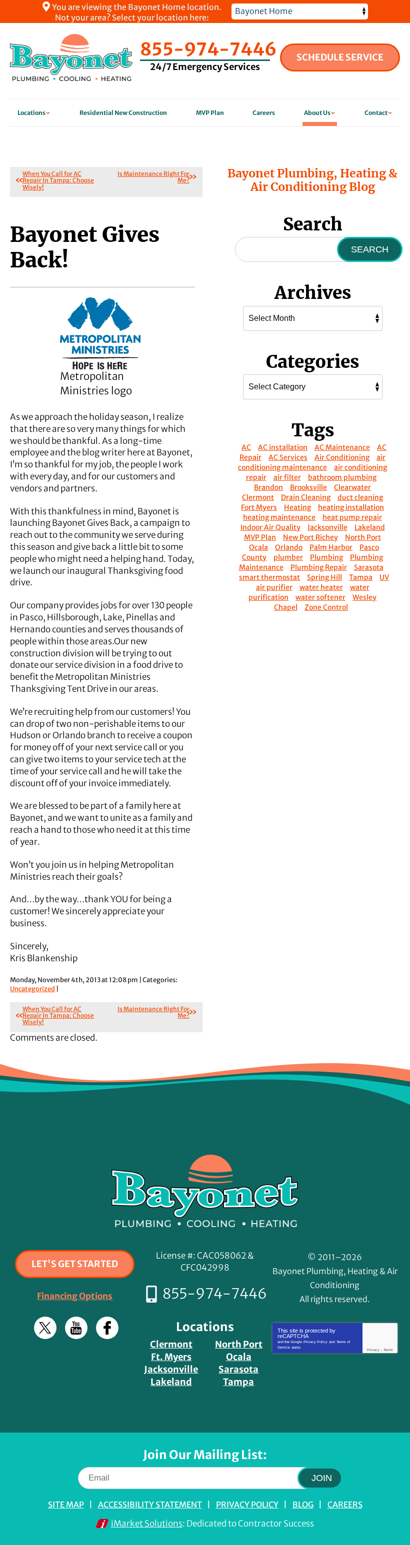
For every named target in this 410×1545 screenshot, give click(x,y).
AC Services (288, 457)
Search (369, 249)
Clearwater (352, 487)
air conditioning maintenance (312, 462)
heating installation (351, 507)
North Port (363, 537)
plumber (288, 557)
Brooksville (308, 487)
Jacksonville (328, 527)
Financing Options (74, 1296)
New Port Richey (310, 537)
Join (322, 1478)
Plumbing (326, 557)
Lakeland (369, 527)
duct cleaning (360, 497)
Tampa (360, 577)
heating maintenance (279, 517)
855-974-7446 (208, 49)
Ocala (258, 547)
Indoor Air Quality (270, 527)
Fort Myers (259, 507)
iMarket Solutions (146, 1523)
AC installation (283, 447)
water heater (321, 587)
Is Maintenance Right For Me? (154, 177)
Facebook (107, 1328)
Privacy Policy (316, 1342)
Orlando (288, 547)
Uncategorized (32, 989)
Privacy (373, 1350)
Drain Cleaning (305, 497)
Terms (388, 1350)
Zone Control (326, 607)
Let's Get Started (75, 1264)
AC (246, 447)
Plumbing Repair (318, 567)
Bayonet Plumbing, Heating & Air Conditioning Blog (313, 179)
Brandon (268, 487)
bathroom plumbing (342, 477)
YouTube (76, 1328)
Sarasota (369, 567)
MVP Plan (260, 537)
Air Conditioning (342, 457)
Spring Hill (324, 577)
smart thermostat (269, 577)
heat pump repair (352, 517)
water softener (321, 597)
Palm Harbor (331, 547)
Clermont (258, 497)
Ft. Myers (171, 1357)
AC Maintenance (342, 447)
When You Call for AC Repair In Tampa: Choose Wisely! (58, 180)
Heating (297, 507)
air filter (287, 477)
